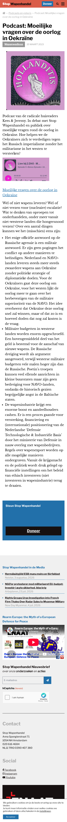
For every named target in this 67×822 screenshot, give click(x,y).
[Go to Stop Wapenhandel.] (3, 13)
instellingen (45, 811)
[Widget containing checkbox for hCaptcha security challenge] (26, 697)
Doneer (47, 3)
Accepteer (10, 817)
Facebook (10, 769)
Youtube (10, 777)
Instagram (11, 773)
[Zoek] (57, 3)
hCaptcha (12, 688)
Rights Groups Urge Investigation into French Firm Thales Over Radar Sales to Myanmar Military (35, 599)
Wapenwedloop (13, 44)
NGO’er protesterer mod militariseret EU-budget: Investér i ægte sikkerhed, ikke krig (34, 586)
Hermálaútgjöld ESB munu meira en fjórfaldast (32, 573)
